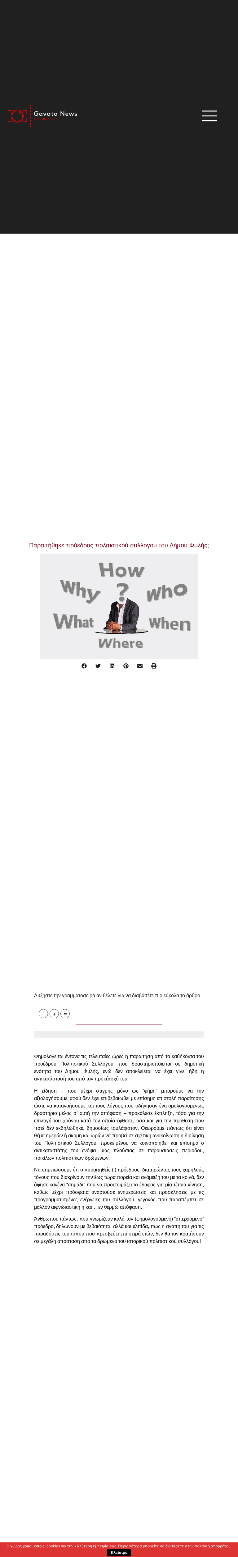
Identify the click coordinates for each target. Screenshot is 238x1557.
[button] (84, 666)
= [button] (65, 1013)
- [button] (43, 1013)
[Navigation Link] (36, 1042)
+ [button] (54, 1013)
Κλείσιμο (119, 1552)
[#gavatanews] (42, 116)
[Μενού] (209, 116)
